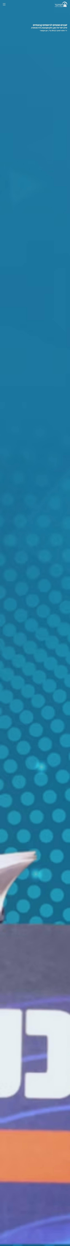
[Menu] (4, 4)
